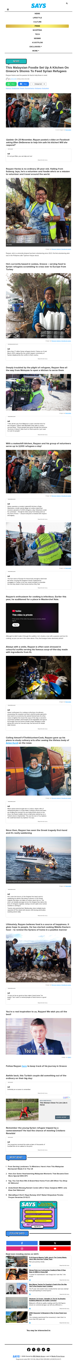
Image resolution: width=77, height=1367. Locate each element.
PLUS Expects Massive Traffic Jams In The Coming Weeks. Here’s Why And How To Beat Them (48, 1258)
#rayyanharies (29, 88)
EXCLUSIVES (35, 47)
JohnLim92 (14, 79)
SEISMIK (37, 38)
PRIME (37, 26)
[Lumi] (48, 1349)
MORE (35, 51)
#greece (8, 88)
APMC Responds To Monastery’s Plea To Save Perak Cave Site (48, 1314)
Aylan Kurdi (12, 743)
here (24, 1066)
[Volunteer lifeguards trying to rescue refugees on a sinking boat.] (38, 858)
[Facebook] (29, 1349)
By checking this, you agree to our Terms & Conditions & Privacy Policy (39, 1224)
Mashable (68, 130)
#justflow (37, 42)
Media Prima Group (58, 1356)
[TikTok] (43, 1349)
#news (22, 88)
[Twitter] (33, 1349)
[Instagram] (38, 1349)
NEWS (37, 14)
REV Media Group (39, 1356)
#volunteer (45, 88)
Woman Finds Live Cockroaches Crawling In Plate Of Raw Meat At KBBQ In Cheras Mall (47, 1271)
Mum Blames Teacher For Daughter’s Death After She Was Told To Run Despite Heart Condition (48, 1285)
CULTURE (37, 22)
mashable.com (11, 416)
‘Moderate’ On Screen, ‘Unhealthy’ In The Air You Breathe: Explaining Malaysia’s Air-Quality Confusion (47, 1299)
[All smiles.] (38, 210)
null (8, 154)
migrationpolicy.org (13, 344)
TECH (37, 34)
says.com (10, 148)
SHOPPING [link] (37, 30)
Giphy (69, 1057)
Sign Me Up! (37, 1226)
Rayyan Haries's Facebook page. (61, 249)
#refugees (38, 88)
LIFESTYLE (37, 18)
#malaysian (15, 88)
